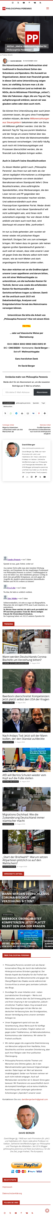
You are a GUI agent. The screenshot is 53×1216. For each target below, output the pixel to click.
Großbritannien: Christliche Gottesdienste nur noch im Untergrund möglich (40, 431)
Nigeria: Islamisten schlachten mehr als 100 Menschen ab (12, 430)
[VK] (33, 413)
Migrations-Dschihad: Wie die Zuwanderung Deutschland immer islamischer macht (23, 817)
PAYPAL (26, 326)
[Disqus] (26, 520)
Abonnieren (42, 392)
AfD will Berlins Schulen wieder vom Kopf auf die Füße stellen (24, 776)
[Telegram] (16, 413)
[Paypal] (36, 476)
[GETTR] (27, 476)
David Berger (15, 61)
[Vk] (35, 3)
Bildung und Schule (10, 781)
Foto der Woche (9, 867)
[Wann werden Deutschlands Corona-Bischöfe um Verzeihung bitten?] (26, 641)
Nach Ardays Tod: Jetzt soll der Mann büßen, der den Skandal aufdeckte (24, 737)
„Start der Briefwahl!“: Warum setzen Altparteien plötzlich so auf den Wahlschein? (25, 860)
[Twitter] (18, 3)
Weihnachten (7, 406)
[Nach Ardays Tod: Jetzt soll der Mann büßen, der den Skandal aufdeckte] (26, 720)
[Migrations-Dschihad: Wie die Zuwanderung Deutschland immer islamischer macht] (26, 799)
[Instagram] (12, 3)
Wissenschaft (8, 742)
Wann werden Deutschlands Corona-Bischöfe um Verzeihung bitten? (24, 658)
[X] (4, 413)
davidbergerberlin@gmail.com (35, 1099)
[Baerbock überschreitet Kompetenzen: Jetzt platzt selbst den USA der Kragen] (26, 681)
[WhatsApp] (10, 413)
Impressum (7, 1187)
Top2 (43, 403)
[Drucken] (21, 413)
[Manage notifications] (47, 1211)
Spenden (36, 403)
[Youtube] (24, 3)
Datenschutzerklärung (12, 1193)
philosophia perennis (23, 403)
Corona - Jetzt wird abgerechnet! (15, 663)
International (8, 703)
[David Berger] (5, 61)
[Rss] (40, 3)
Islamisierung (8, 824)
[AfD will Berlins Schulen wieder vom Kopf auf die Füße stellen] (26, 760)
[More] (44, 413)
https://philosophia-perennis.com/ (33, 448)
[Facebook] (23, 476)
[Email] (27, 413)
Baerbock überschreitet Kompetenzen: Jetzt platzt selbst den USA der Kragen (26, 697)
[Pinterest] (29, 3)
